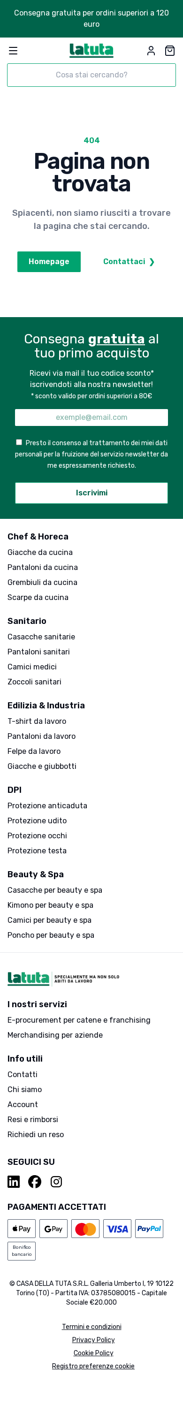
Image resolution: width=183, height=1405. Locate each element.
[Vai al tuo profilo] (151, 50)
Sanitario (27, 621)
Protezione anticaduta (47, 805)
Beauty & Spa (36, 874)
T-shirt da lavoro (37, 721)
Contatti (23, 1074)
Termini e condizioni (92, 1327)
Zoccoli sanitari (34, 681)
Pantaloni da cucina (43, 567)
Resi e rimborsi (33, 1119)
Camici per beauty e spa (50, 920)
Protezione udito (37, 820)
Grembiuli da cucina (42, 582)
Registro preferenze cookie (93, 1366)
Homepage (49, 261)
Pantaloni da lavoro (42, 736)
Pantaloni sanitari (39, 651)
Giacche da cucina (40, 552)
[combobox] (91, 75)
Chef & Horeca (38, 537)
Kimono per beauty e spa (50, 905)
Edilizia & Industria (46, 705)
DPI (15, 790)
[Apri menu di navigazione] (13, 50)
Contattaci (129, 261)
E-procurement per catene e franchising (79, 1020)
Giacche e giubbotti (42, 766)
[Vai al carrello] (169, 50)
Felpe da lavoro (34, 751)
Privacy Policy (93, 1340)
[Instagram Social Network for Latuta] (56, 1181)
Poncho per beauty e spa (51, 935)
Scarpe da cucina (38, 597)
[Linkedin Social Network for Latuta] (14, 1181)
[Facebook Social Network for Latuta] (34, 1181)
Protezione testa (37, 850)
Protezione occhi (37, 835)
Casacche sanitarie (41, 636)
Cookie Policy (94, 1353)
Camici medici (32, 666)
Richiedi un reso (36, 1134)
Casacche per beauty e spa (55, 890)
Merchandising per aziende (55, 1035)
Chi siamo (25, 1089)
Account (23, 1104)
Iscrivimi (91, 492)
